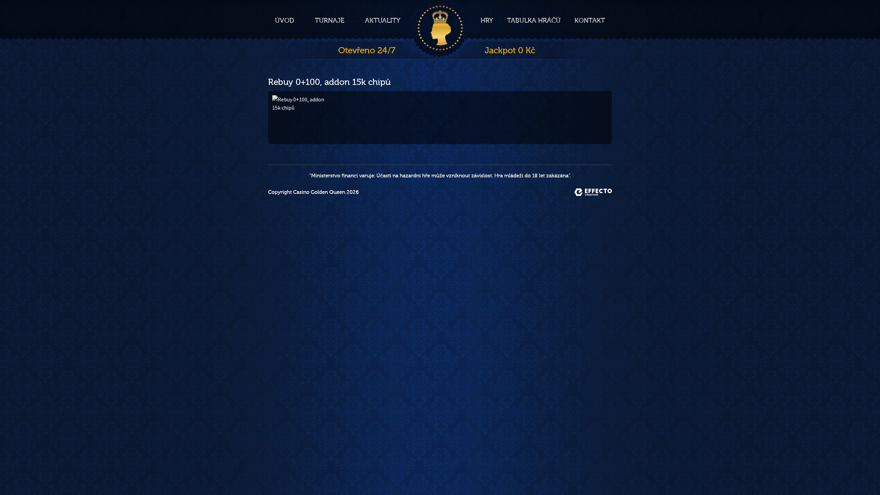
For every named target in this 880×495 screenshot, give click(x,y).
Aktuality (382, 20)
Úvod (284, 20)
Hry (487, 20)
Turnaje (329, 20)
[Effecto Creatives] (593, 192)
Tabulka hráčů (534, 20)
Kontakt (589, 20)
